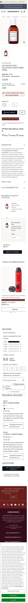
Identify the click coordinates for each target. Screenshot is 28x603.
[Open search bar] (4, 11)
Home (3, 16)
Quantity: (5, 101)
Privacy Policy (18, 586)
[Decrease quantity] (4, 105)
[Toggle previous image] (1, 32)
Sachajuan (15, 16)
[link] (21, 11)
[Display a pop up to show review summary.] (14, 302)
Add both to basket (12, 252)
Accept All (13, 600)
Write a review (6, 76)
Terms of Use (5, 588)
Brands (9, 16)
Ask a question (15, 76)
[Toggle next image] (25, 32)
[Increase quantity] (14, 105)
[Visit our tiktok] (19, 505)
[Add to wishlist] (22, 112)
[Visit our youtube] (15, 505)
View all (23, 83)
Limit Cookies (13, 595)
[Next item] (24, 289)
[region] (13, 572)
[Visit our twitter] (8, 505)
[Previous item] (3, 289)
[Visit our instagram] (11, 505)
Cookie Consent (13, 525)
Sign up (13, 497)
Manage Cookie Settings (13, 591)
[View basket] (24, 11)
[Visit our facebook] (4, 505)
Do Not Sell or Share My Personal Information (13, 527)
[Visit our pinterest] (23, 505)
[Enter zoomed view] (24, 42)
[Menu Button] (1, 11)
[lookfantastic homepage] (13, 11)
